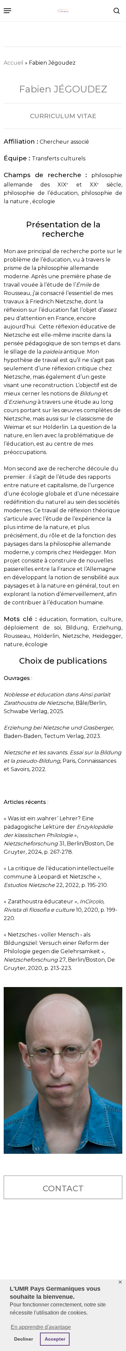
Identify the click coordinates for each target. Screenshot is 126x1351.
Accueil (14, 63)
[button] (7, 10)
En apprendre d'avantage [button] (41, 1327)
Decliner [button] (23, 1339)
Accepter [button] (55, 1339)
